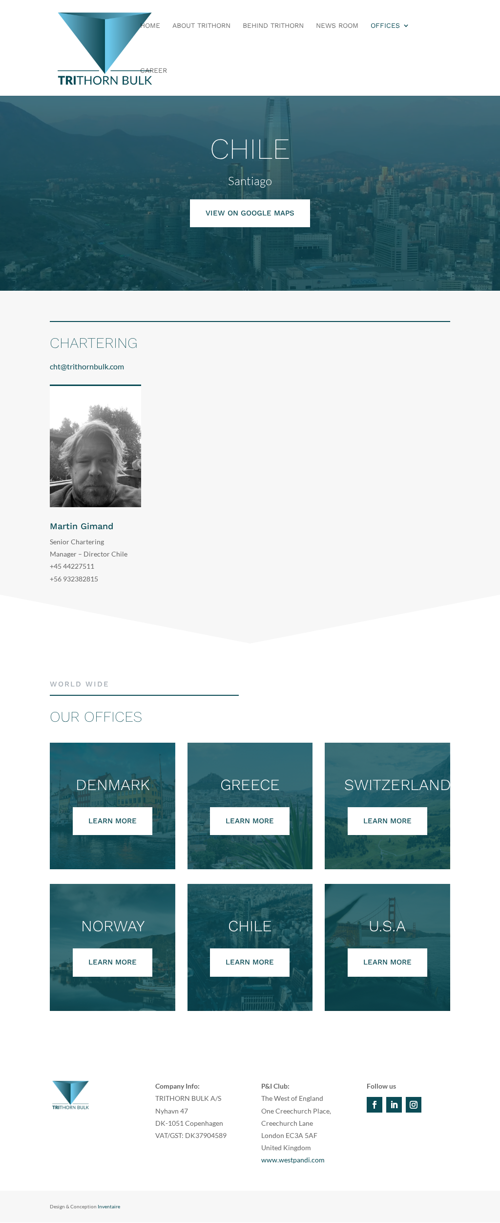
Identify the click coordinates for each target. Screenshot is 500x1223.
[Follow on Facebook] (374, 1105)
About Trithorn (201, 25)
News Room (337, 25)
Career (153, 70)
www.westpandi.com (293, 1160)
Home (150, 25)
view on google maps (250, 213)
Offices (385, 25)
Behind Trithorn (273, 25)
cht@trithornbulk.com (87, 366)
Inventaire (109, 1206)
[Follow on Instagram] (413, 1105)
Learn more (112, 820)
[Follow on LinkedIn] (394, 1105)
